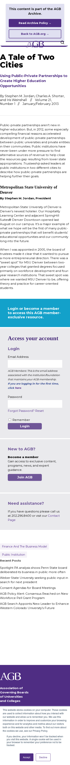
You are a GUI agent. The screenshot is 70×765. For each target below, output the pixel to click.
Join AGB (24, 477)
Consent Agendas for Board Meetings (28, 588)
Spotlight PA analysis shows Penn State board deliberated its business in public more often (33, 570)
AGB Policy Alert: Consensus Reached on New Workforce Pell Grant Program (34, 596)
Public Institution (13, 554)
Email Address (18, 357)
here (18, 387)
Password (15, 397)
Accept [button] (26, 757)
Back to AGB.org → (35, 34)
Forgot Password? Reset (26, 411)
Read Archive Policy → (35, 23)
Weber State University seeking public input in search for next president (34, 580)
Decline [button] (43, 757)
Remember (21, 420)
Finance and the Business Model (24, 546)
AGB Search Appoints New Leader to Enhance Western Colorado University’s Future (34, 606)
